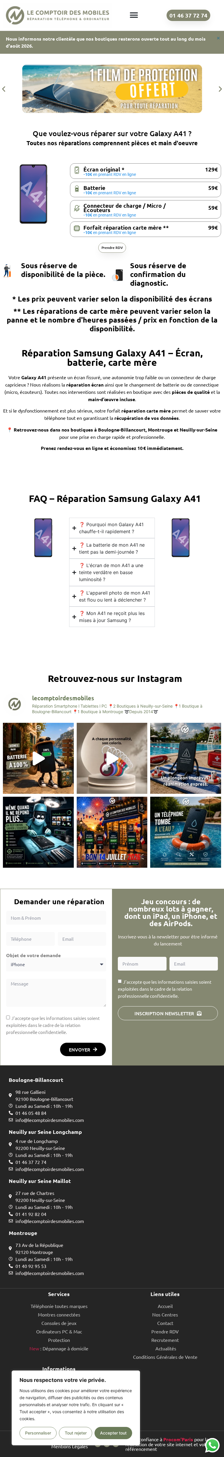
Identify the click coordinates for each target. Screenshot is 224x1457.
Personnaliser (38, 1432)
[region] (76, 1408)
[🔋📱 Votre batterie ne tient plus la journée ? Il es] (38, 758)
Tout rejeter (76, 1432)
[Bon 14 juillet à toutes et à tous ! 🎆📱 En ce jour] (112, 832)
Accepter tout (113, 1432)
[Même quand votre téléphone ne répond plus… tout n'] (38, 832)
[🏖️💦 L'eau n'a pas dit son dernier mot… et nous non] (185, 758)
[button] (133, 15)
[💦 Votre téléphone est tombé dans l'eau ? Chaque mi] (185, 832)
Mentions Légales (69, 1446)
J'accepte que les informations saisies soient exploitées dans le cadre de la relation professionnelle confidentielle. (53, 1025)
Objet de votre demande (33, 955)
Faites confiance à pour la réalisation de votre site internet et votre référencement (167, 1444)
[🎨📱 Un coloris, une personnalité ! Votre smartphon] (112, 758)
